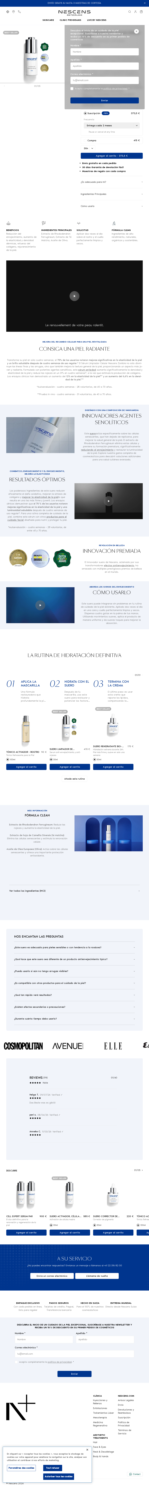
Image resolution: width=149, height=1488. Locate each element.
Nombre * (20, 1333)
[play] (74, 296)
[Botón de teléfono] (19, 11)
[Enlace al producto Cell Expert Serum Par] (26, 1193)
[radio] (85, 113)
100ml (12, 759)
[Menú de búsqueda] (129, 11)
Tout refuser (52, 1468)
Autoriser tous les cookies (58, 1476)
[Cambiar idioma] (7, 11)
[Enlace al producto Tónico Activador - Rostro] (26, 729)
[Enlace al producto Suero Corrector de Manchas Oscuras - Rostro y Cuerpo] (113, 1193)
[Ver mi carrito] (141, 11)
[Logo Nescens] (20, 1426)
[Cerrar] (136, 31)
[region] (47, 1465)
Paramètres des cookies (21, 1468)
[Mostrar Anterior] (4, 86)
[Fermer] (87, 1450)
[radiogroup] (112, 127)
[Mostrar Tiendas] (13, 11)
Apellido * (81, 1333)
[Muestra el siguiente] (142, 675)
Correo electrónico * (26, 1347)
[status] (105, 66)
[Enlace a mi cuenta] (135, 11)
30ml (55, 759)
